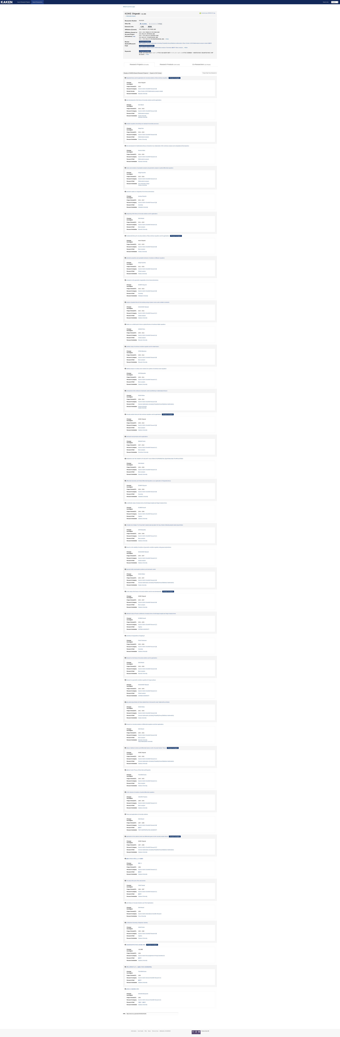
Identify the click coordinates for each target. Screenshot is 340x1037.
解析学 (210, 43)
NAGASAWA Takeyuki (143, 307)
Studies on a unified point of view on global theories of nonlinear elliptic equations (145, 324)
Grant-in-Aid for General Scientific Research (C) (149, 977)
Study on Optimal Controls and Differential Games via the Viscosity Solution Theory (146, 748)
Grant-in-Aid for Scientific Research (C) (147, 313)
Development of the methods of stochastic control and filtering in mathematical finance (146, 390)
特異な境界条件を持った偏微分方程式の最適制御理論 (139, 967)
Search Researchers (37, 2)
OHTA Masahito (142, 373)
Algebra (140, 516)
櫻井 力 (140, 863)
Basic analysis (142, 43)
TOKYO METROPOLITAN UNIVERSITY (147, 830)
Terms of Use (155, 1031)
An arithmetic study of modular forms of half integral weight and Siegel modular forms (146, 503)
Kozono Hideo (141, 150)
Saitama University (142, 318)
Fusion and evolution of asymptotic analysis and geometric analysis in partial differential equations (149, 168)
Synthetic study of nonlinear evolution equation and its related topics (142, 346)
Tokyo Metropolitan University (145, 741)
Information (133, 1031)
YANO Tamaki (141, 885)
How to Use (325, 2)
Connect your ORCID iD (207, 13)
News (149, 1031)
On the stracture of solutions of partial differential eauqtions (140, 792)
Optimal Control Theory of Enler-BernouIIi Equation (138, 770)
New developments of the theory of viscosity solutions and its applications (143, 100)
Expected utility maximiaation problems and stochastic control (141, 569)
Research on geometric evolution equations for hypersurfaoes (141, 680)
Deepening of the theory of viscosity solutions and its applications (141, 213)
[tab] (139, 64)
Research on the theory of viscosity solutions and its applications (141, 658)
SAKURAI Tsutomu (142, 797)
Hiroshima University (143, 452)
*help (214, 13)
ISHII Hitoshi (141, 218)
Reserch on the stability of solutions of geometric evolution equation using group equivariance (148, 547)
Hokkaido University (143, 207)
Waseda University (142, 93)
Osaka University (142, 408)
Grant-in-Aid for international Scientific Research (149, 913)
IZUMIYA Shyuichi (142, 284)
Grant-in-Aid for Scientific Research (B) (147, 88)
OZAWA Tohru (141, 329)
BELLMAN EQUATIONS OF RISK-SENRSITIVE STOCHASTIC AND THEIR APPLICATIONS (147, 702)
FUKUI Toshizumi (142, 640)
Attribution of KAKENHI (165, 1031)
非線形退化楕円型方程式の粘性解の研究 (135, 944)
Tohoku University (142, 139)
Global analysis (150, 47)
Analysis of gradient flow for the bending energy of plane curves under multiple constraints (147, 302)
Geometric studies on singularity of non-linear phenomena (140, 191)
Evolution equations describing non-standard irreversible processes (142, 123)
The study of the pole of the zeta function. (136, 880)
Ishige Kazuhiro (142, 172)
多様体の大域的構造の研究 (132, 989)
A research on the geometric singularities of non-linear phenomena (142, 280)
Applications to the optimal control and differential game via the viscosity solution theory (147, 836)
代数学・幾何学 (142, 1002)
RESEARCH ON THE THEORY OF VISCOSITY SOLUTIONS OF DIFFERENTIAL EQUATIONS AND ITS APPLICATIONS (154, 458)
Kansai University (142, 406)
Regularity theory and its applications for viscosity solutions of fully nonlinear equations (147, 78)
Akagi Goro (141, 128)
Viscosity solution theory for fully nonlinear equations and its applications (143, 414)
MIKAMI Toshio (141, 441)
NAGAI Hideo (141, 395)
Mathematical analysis (160, 47)
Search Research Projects (23, 2)
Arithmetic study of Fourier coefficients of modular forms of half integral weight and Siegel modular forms (151, 613)
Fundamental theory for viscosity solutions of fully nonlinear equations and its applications (147, 236)
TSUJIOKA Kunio (142, 774)
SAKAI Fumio (141, 927)
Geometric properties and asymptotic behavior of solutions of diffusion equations (145, 258)
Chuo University (142, 916)
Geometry (168, 47)
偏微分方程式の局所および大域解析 (134, 858)
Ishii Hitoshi (141, 104)
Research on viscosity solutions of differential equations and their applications (144, 724)
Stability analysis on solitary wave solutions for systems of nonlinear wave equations (146, 368)
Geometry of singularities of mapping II (135, 635)
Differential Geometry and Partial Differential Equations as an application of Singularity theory (148, 480)
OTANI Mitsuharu (142, 351)
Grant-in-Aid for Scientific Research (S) (147, 156)
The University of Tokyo (143, 183)
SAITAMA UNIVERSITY (143, 629)
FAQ (146, 1031)
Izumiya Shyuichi (142, 196)
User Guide (140, 1031)
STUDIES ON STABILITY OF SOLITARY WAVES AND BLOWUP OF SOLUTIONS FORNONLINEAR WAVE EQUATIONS (154, 525)
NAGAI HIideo (141, 574)
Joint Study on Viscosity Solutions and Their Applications (139, 903)
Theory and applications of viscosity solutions (137, 814)
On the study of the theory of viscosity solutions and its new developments (143, 591)
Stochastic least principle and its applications (137, 436)
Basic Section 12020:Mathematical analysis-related (195, 43)
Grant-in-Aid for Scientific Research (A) (147, 178)
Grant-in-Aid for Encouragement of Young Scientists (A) (151, 955)
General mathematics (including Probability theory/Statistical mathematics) (164, 43)
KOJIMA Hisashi (142, 507)
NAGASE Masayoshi (143, 993)
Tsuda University (142, 115)
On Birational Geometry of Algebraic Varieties (137, 922)
